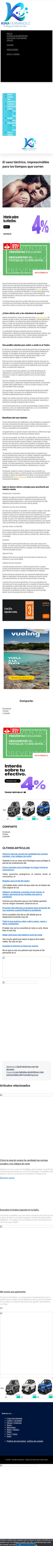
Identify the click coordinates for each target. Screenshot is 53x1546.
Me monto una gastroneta (13, 1291)
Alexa (39, 289)
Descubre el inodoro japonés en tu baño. (19, 1209)
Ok (18, 1545)
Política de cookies (27, 1545)
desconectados (41, 317)
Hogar (10, 45)
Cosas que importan (17, 36)
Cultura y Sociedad (17, 38)
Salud (10, 40)
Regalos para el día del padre (16, 881)
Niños (13, 47)
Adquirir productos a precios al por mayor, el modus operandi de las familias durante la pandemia (23, 894)
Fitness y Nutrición (20, 42)
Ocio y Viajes (13, 54)
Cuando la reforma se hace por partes (20, 946)
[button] (26, 708)
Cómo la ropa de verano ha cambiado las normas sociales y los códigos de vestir (25, 855)
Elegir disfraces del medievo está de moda (22, 935)
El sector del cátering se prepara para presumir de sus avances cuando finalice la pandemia (26, 909)
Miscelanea (12, 49)
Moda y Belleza (18, 52)
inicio (9, 33)
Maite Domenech (19, 477)
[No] (36, 1545)
